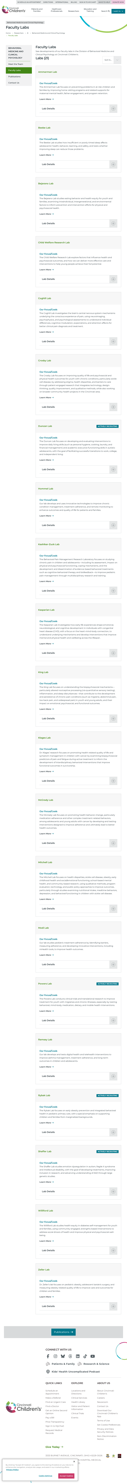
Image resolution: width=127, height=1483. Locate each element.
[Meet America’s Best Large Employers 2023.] (119, 1460)
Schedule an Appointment (29, 2)
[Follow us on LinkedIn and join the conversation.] (77, 1356)
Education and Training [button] (90, 10)
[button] (78, 109)
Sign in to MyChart (87, 2)
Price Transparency (55, 1422)
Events (74, 1417)
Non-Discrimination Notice (107, 1437)
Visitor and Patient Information (80, 1407)
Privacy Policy (12, 1470)
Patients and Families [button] (37, 10)
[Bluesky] (62, 1356)
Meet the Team (15, 64)
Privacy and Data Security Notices (105, 1430)
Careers (101, 1398)
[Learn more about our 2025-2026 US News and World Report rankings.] (107, 1460)
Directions (48, 2)
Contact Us (13, 83)
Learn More (45, 99)
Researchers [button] (73, 11)
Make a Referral (53, 1398)
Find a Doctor (52, 1406)
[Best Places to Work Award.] (113, 1460)
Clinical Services (79, 1398)
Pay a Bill (50, 1417)
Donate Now (118, 2)
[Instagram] (55, 1356)
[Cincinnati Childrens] (24, 1407)
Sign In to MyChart (55, 1426)
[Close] (74, 1461)
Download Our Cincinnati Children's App (107, 1413)
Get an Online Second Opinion (56, 1412)
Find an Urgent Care (56, 1402)
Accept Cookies (66, 1476)
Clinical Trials (77, 1413)
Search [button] (104, 11)
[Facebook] (48, 1356)
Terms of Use (103, 1420)
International (61, 2)
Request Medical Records (54, 1431)
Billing (74, 2)
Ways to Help (104, 2)
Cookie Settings (45, 1476)
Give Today (53, 1446)
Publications (14, 76)
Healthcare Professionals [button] (56, 10)
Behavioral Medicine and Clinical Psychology (15, 53)
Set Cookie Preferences (108, 1425)
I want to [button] (117, 11)
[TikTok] (85, 1356)
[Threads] (70, 1356)
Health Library (78, 1402)
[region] (40, 1470)
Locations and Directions (78, 1392)
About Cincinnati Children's (105, 1392)
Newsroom (102, 1402)
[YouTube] (92, 1356)
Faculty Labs (14, 70)
